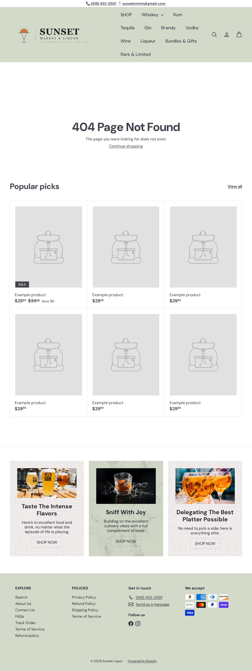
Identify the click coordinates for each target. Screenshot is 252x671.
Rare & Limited (136, 54)
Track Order (25, 622)
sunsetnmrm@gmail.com (144, 3)
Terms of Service (30, 629)
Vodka (192, 28)
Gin (147, 28)
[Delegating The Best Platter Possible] (205, 486)
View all (235, 186)
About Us (23, 603)
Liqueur (148, 41)
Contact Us (25, 610)
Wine (126, 41)
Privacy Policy (84, 597)
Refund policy (27, 635)
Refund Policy (83, 603)
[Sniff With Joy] (126, 486)
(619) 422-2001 (103, 3)
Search (21, 597)
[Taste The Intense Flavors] (47, 483)
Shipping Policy (85, 610)
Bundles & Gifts (181, 41)
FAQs (19, 616)
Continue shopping (126, 146)
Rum (177, 15)
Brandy (168, 28)
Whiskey (151, 15)
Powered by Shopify (142, 661)
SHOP (126, 15)
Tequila (128, 28)
